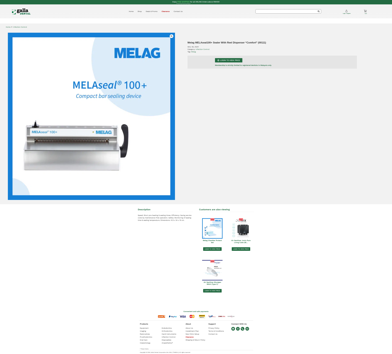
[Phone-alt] (242, 329)
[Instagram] (238, 329)
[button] (171, 36)
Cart (366, 13)
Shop (140, 11)
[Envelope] (247, 329)
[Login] (346, 11)
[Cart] (365, 11)
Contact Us (178, 11)
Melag (193, 52)
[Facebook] (233, 329)
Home (131, 11)
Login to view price (212, 249)
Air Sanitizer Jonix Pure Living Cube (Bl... (241, 241)
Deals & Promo (152, 11)
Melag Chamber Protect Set (212, 241)
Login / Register (347, 13)
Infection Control (20, 27)
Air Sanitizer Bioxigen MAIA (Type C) (212, 283)
